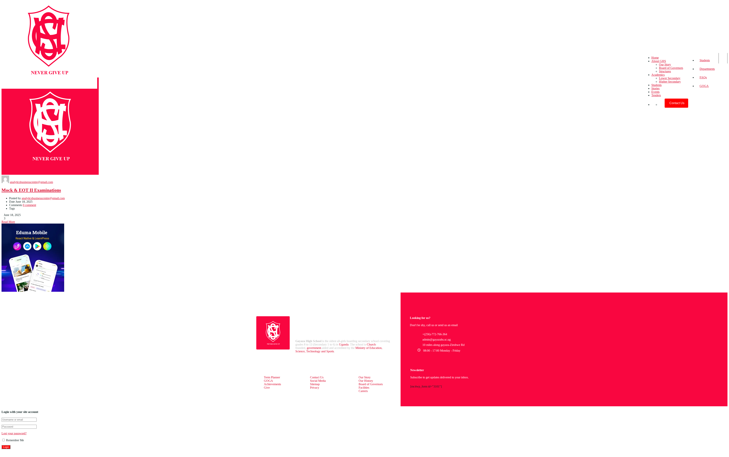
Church (371, 344)
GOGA (704, 86)
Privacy (314, 387)
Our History (366, 380)
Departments (707, 68)
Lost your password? (14, 433)
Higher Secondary (670, 81)
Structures (665, 71)
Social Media (318, 380)
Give (267, 387)
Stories (655, 88)
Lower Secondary (669, 78)
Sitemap (315, 384)
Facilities (364, 387)
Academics (658, 74)
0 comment (29, 205)
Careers (363, 391)
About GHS (658, 61)
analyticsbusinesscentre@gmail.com (31, 182)
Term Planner (272, 377)
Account (723, 58)
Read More (8, 221)
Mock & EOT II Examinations (31, 190)
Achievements (272, 384)
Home (655, 57)
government (314, 347)
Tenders (656, 95)
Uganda (344, 344)
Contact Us (316, 377)
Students (705, 60)
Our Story (665, 64)
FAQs (703, 77)
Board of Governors (671, 68)
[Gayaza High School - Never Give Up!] (48, 87)
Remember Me (14, 440)
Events (655, 91)
